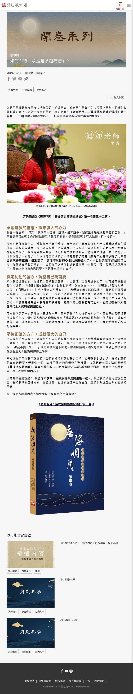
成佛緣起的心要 (68, 620)
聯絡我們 (99, 680)
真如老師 (13, 89)
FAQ (88, 680)
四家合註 (26, 571)
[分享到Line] (20, 79)
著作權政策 (75, 680)
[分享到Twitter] (14, 79)
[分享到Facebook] (9, 79)
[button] (26, 79)
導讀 (37, 571)
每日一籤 (120, 8)
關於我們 (29, 680)
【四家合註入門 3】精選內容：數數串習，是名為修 (88, 543)
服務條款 (60, 680)
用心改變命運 (67, 579)
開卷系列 (41, 89)
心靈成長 (27, 89)
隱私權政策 (45, 680)
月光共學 (39, 611)
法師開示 (12, 611)
